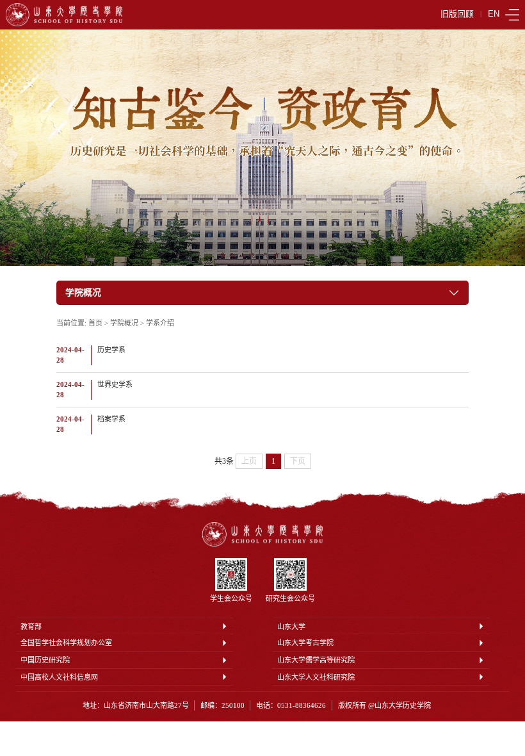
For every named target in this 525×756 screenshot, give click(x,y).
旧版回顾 (457, 14)
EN (493, 14)
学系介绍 (160, 323)
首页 (95, 323)
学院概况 (124, 323)
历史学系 (111, 350)
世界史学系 (115, 384)
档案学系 (111, 419)
